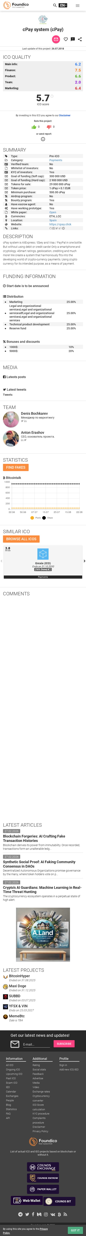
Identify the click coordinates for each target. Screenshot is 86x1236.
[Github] (50, 228)
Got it (75, 1230)
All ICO (9, 1065)
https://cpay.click (60, 224)
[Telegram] (63, 228)
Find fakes (15, 467)
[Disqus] (43, 652)
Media (36, 1082)
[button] (77, 5)
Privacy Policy (40, 1131)
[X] (56, 228)
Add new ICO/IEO (69, 1069)
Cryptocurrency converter (41, 1096)
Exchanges (12, 1095)
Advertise (38, 1078)
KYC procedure (41, 1113)
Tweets (7, 394)
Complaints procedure (39, 1118)
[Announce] (60, 228)
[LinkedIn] (25, 421)
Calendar (11, 1091)
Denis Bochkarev (34, 413)
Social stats (39, 1069)
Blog (8, 1104)
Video (36, 1087)
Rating (36, 1065)
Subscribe (64, 1043)
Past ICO (11, 1078)
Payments (55, 160)
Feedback (38, 1073)
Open (52, 212)
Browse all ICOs (21, 539)
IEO (8, 1087)
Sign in (63, 1065)
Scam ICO (11, 1082)
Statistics (11, 1109)
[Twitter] (22, 421)
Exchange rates (41, 1091)
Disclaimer (64, 115)
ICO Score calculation (39, 1105)
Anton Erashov (32, 432)
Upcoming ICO (14, 1073)
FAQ (8, 1113)
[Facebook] (53, 228)
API (8, 1118)
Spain (53, 220)
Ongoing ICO (13, 1069)
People (10, 1100)
